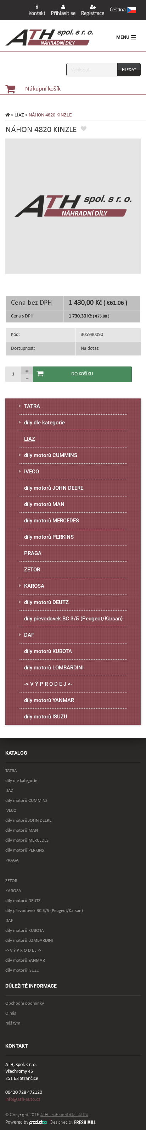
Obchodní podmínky (24, 1003)
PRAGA (32, 553)
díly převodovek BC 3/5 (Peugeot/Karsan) (73, 618)
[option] (73, 206)
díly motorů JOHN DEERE (53, 488)
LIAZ (19, 115)
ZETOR (32, 569)
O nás (10, 1013)
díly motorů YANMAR (49, 700)
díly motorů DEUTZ (46, 602)
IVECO (31, 471)
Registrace (92, 13)
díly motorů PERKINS (49, 537)
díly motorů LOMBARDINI (54, 667)
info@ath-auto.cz (22, 1099)
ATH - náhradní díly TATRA (64, 1114)
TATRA (32, 406)
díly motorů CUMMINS (50, 455)
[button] (123, 10)
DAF (29, 635)
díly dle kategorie (44, 422)
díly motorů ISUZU (45, 716)
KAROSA (34, 586)
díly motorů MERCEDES (51, 520)
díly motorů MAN (44, 504)
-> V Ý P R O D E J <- (48, 684)
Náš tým (12, 1023)
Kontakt (37, 13)
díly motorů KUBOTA (48, 651)
